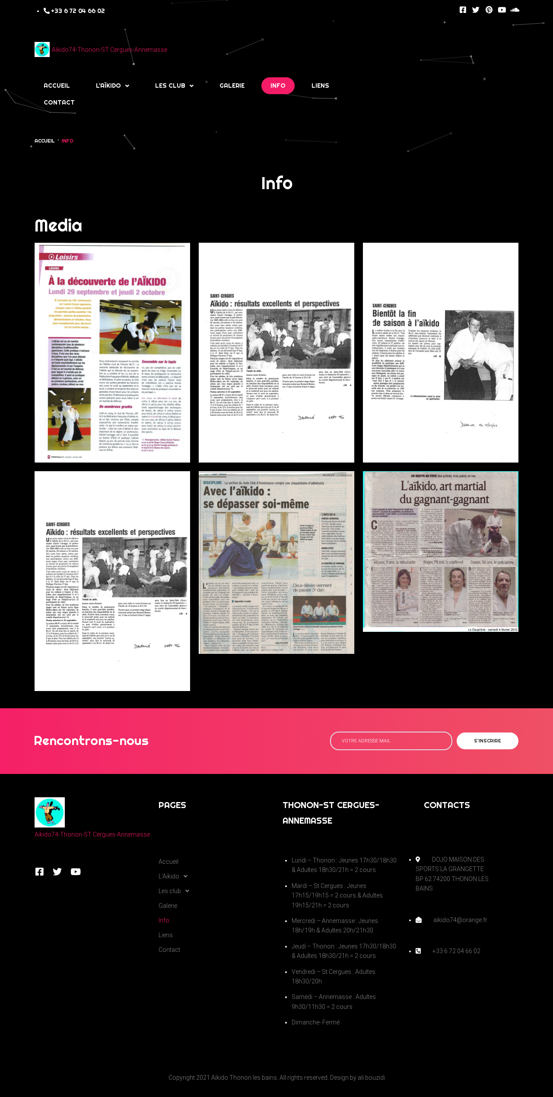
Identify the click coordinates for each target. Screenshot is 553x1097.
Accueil (45, 141)
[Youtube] (501, 9)
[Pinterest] (489, 9)
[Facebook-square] (463, 9)
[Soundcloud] (514, 9)
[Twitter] (476, 9)
